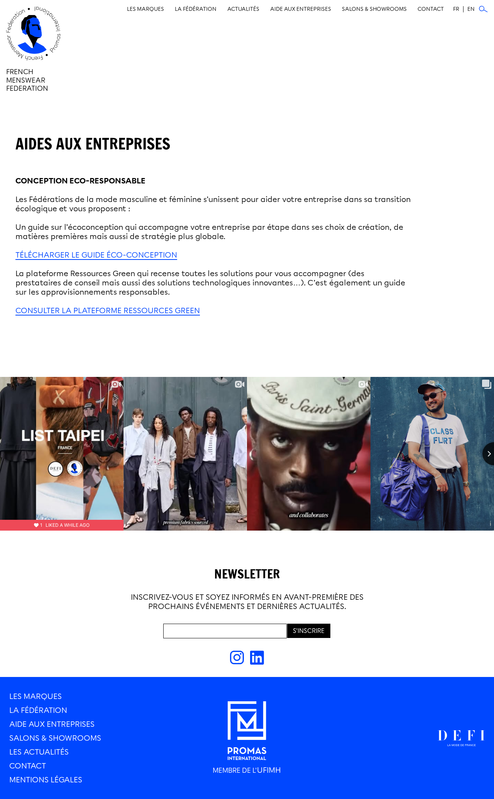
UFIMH (269, 770)
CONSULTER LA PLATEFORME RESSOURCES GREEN (107, 310)
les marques (35, 696)
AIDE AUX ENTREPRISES (52, 724)
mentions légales (45, 780)
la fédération (38, 710)
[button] (145, 9)
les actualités (39, 752)
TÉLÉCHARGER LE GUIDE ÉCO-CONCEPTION (96, 255)
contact (27, 766)
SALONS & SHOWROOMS (55, 738)
